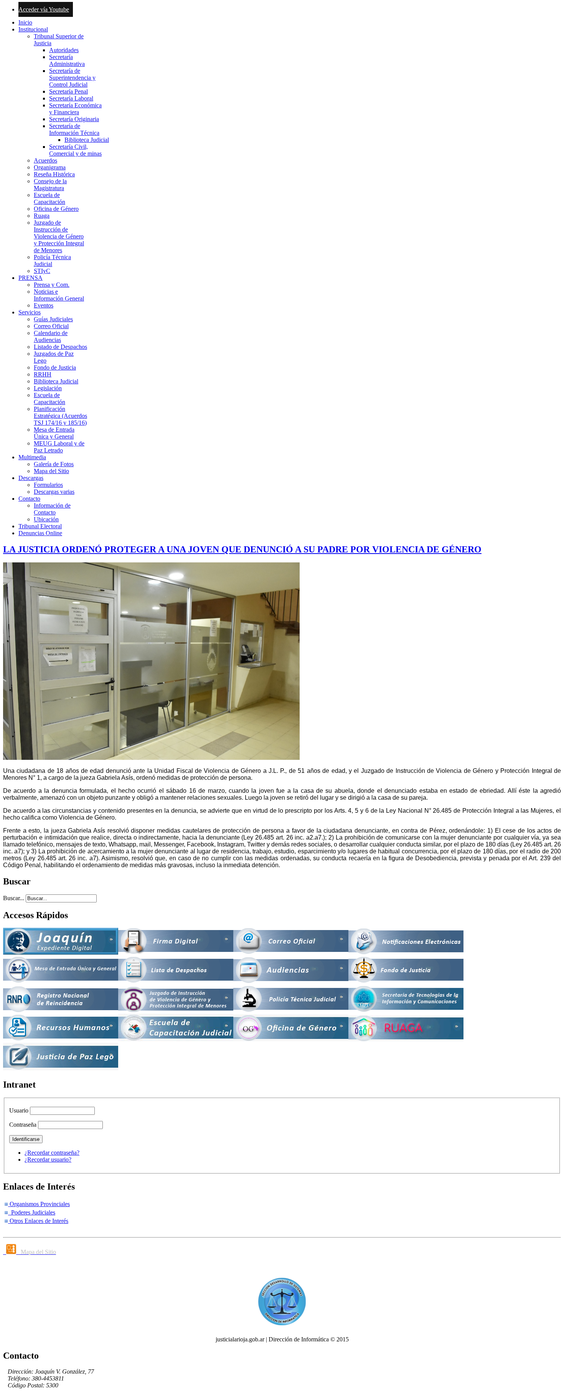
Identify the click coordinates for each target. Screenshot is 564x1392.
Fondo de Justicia (55, 367)
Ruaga (41, 215)
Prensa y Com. (51, 284)
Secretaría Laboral (71, 98)
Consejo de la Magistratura (50, 184)
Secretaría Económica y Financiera (75, 108)
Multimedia (32, 457)
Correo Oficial (51, 326)
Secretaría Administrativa (67, 60)
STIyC (42, 271)
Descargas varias (54, 491)
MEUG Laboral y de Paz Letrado (59, 447)
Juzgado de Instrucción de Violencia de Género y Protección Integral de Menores (59, 236)
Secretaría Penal (68, 91)
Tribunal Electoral (40, 526)
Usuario (18, 1110)
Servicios (29, 312)
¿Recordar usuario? (48, 1159)
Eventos (43, 305)
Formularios (48, 485)
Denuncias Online (40, 533)
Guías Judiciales (53, 319)
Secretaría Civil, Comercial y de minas (75, 150)
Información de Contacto (52, 509)
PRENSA (30, 277)
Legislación (48, 388)
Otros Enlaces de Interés (38, 1221)
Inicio (25, 22)
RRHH (42, 374)
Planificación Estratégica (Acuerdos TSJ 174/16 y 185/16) (60, 416)
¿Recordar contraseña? (52, 1152)
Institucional (33, 29)
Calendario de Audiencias (51, 336)
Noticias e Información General (59, 295)
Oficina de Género (56, 208)
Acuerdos (45, 160)
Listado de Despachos (60, 346)
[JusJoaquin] (60, 952)
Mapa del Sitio (51, 471)
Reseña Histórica (54, 174)
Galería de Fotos (54, 464)
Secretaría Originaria (74, 119)
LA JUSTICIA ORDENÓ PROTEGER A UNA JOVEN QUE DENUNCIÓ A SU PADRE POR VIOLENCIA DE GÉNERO (242, 549)
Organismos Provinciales (39, 1204)
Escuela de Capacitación (49, 198)
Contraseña (22, 1124)
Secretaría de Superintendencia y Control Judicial (72, 77)
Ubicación (46, 519)
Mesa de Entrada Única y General (54, 433)
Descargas (30, 478)
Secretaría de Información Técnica (74, 129)
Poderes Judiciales (31, 1212)
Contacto (29, 498)
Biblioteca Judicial (86, 139)
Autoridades (64, 50)
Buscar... (13, 898)
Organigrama (50, 167)
